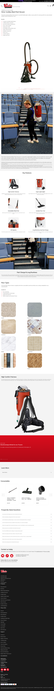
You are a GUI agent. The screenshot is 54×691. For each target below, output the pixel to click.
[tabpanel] (27, 448)
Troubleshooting (3, 640)
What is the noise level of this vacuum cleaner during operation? (12, 539)
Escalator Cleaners (4, 603)
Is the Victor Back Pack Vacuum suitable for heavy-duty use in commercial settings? (15, 522)
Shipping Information (4, 649)
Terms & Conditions (4, 644)
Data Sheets (4, 472)
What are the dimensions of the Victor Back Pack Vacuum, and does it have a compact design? (16, 536)
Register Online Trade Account (6, 653)
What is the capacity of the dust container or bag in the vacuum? (12, 533)
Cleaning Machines (4, 612)
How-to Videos (3, 642)
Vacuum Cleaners (4, 598)
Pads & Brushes (3, 629)
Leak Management (4, 605)
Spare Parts (3, 627)
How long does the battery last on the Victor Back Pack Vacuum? (12, 514)
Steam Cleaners (3, 601)
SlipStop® (2, 622)
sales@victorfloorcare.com (22, 554)
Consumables (3, 625)
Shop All (2, 610)
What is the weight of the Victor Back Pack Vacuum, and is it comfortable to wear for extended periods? (18, 525)
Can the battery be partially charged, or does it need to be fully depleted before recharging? (16, 519)
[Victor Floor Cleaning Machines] (7, 5)
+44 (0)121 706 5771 (21, 556)
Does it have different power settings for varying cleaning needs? (12, 530)
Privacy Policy (3, 646)
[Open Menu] (1, 5)
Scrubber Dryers (3, 594)
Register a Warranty (4, 638)
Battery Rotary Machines (5, 590)
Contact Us (2, 634)
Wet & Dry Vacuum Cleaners (5, 600)
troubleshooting (39, 551)
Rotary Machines (3, 586)
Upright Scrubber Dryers (5, 596)
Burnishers (2, 588)
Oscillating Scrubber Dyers (5, 618)
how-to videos (47, 551)
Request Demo (3, 636)
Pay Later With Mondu (4, 651)
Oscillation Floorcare (4, 592)
